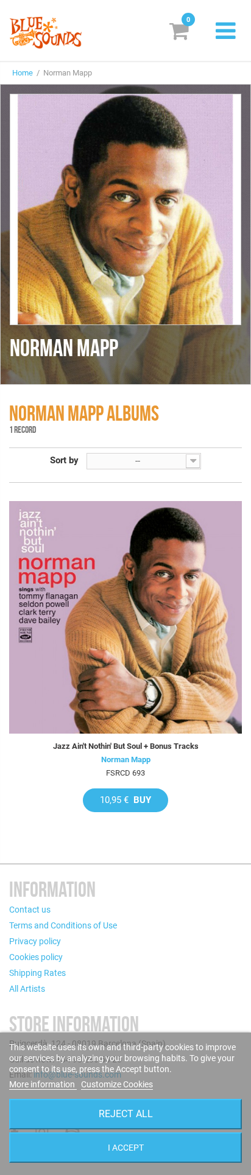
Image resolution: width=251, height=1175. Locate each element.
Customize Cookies (117, 1084)
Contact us (30, 909)
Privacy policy (35, 941)
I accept (126, 1147)
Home (22, 72)
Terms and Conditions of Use (63, 925)
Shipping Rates (37, 973)
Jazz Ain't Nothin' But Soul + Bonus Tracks (126, 746)
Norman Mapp (125, 759)
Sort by (64, 460)
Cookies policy (36, 957)
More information (43, 1084)
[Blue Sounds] (45, 32)
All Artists (27, 989)
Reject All (126, 1114)
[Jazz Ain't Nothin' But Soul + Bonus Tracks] (125, 617)
